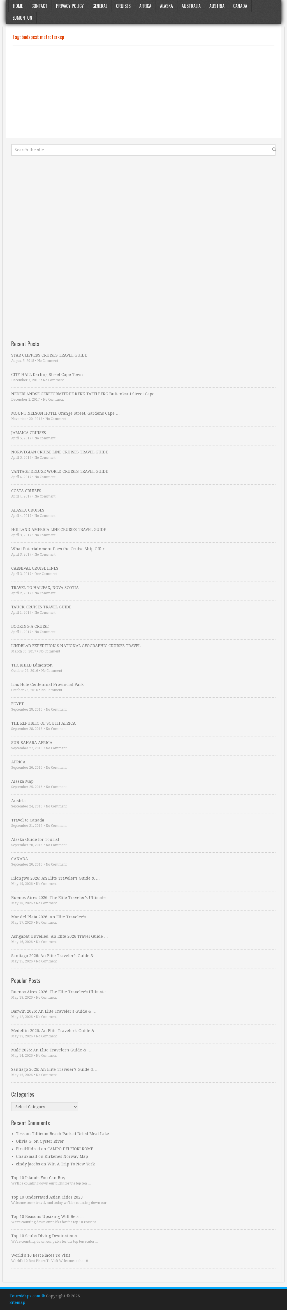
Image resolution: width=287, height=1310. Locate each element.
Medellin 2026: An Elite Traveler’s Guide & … (55, 1030)
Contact (39, 6)
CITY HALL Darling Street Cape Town (47, 374)
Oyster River (52, 1141)
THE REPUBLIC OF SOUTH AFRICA (43, 723)
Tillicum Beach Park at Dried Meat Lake (70, 1133)
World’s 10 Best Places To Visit (40, 1255)
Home (18, 6)
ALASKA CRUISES (27, 510)
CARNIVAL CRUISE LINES (34, 568)
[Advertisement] (143, 92)
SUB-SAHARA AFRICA (31, 742)
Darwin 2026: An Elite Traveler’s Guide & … (53, 1011)
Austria (216, 6)
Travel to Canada (27, 820)
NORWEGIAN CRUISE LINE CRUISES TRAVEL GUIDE (59, 452)
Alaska (166, 6)
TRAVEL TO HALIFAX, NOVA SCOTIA (45, 587)
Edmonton (22, 17)
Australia (191, 6)
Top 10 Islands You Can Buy (38, 1178)
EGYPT (17, 704)
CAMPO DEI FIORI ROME (70, 1149)
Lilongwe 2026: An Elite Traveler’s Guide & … (55, 878)
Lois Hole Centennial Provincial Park (47, 684)
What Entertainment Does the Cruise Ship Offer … (60, 549)
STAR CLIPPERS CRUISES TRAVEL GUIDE (49, 355)
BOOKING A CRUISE (29, 626)
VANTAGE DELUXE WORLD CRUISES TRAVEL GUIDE (59, 471)
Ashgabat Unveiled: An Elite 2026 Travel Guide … (59, 936)
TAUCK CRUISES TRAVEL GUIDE (41, 607)
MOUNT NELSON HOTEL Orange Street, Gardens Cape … (65, 413)
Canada (240, 6)
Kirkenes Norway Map (66, 1156)
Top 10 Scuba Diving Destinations (44, 1236)
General (99, 6)
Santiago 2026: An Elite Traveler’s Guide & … (55, 955)
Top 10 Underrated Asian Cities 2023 (47, 1197)
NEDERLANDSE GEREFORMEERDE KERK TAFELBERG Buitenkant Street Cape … (85, 394)
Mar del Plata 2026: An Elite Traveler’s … (51, 917)
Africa (145, 6)
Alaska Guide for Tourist (35, 839)
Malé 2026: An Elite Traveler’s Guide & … (51, 1050)
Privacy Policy (70, 6)
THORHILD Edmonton (32, 665)
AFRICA (18, 762)
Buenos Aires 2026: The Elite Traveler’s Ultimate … (61, 897)
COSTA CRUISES (26, 491)
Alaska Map (22, 781)
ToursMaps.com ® (27, 1296)
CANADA (19, 859)
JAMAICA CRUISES (28, 432)
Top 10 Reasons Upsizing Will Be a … (47, 1216)
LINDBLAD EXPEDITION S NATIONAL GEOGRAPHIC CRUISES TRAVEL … (78, 645)
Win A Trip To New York (71, 1164)
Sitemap (17, 1302)
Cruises (123, 6)
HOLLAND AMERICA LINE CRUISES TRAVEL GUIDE (58, 529)
